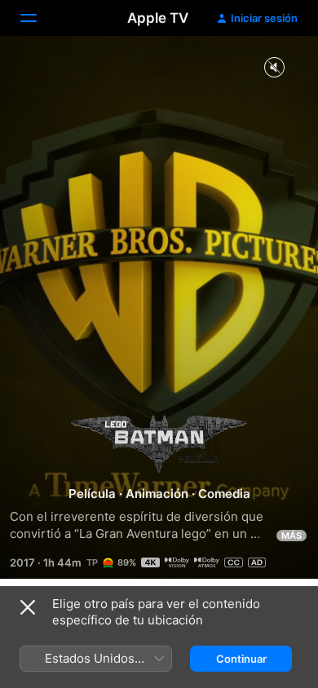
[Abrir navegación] (38, 18)
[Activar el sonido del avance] (274, 68)
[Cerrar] (27, 607)
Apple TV (157, 18)
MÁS (291, 535)
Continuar (241, 658)
